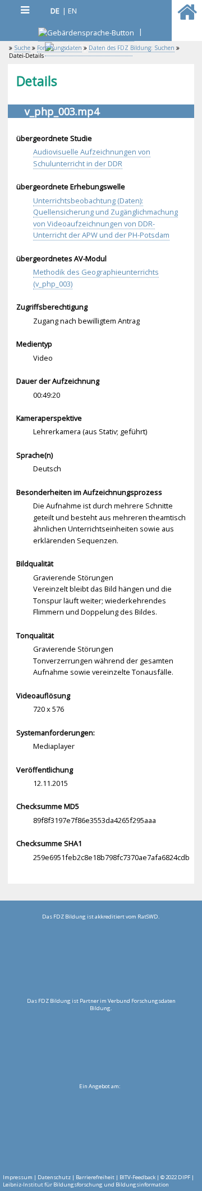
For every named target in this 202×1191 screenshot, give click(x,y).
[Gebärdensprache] (86, 34)
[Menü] (24, 10)
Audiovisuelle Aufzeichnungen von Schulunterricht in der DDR (91, 158)
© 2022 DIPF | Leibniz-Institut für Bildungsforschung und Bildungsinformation (98, 1181)
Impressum (18, 1177)
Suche (22, 48)
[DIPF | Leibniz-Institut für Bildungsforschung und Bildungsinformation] (99, 1128)
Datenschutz (54, 1177)
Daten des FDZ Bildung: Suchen (132, 48)
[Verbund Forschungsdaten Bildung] (100, 1043)
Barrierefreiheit (95, 1177)
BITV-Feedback (137, 1177)
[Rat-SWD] (100, 959)
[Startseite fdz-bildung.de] (187, 17)
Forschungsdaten (59, 48)
